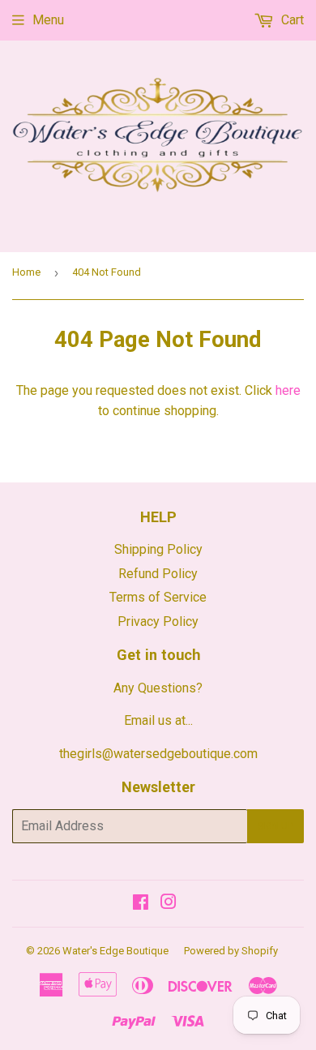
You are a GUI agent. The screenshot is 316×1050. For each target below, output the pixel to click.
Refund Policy (158, 573)
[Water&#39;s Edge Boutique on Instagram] (168, 903)
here (288, 390)
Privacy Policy (158, 621)
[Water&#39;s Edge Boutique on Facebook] (140, 903)
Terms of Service (158, 597)
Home (26, 272)
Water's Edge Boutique (115, 951)
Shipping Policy (158, 549)
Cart (291, 20)
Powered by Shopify (231, 951)
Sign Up (275, 826)
